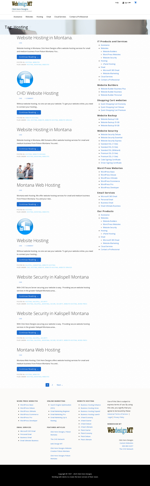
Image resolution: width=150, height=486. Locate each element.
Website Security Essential (111, 137)
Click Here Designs (20, 9)
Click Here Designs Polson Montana (60, 457)
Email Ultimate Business (111, 206)
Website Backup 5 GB (109, 119)
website (41, 120)
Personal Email (107, 199)
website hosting (51, 120)
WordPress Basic (108, 172)
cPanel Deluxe (86, 424)
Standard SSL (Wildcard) (110, 150)
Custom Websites (126, 443)
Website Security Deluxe (111, 134)
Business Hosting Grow (90, 408)
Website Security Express (111, 140)
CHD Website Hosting (37, 93)
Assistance (18, 17)
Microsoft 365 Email (111, 70)
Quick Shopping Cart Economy (113, 104)
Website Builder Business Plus (113, 89)
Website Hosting (31, 118)
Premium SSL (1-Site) (109, 156)
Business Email (107, 203)
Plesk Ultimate (86, 439)
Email (49, 17)
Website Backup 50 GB (110, 125)
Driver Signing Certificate (111, 163)
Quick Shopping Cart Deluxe (112, 107)
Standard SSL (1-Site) (109, 144)
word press (82, 304)
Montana (38, 64)
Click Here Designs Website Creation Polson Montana (61, 449)
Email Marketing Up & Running (59, 419)
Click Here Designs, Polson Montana (61, 433)
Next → (60, 385)
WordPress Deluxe (108, 175)
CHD (20, 43)
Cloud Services (60, 17)
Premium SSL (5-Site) (109, 153)
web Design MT (56, 444)
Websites (29, 17)
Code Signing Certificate (110, 159)
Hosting (40, 17)
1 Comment (29, 98)
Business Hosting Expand (90, 411)
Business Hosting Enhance (91, 405)
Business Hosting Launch (90, 414)
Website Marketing (111, 73)
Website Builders (110, 51)
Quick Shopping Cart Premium (113, 110)
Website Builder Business (111, 92)
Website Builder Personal (111, 95)
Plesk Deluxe (85, 436)
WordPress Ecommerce (110, 181)
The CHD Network (57, 439)
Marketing (37, 265)
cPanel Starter (86, 420)
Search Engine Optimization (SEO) (61, 406)
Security (44, 301)
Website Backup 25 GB (110, 122)
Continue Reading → (29, 57)
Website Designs (39, 154)
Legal (110, 417)
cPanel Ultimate (87, 427)
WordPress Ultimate (109, 178)
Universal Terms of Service (117, 414)
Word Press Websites (112, 54)
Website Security (110, 57)
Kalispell (28, 265)
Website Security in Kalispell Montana (53, 277)
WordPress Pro (107, 184)
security (59, 304)
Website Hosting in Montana (44, 129)
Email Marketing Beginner (60, 411)
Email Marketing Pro (58, 414)
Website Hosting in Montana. (44, 38)
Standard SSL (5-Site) (109, 147)
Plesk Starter (86, 430)
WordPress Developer (110, 187)
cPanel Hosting (109, 64)
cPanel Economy (87, 417)
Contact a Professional (79, 17)
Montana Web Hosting (38, 185)
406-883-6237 (127, 446)
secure (53, 304)
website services (65, 120)
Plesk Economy (86, 433)
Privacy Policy (119, 417)
